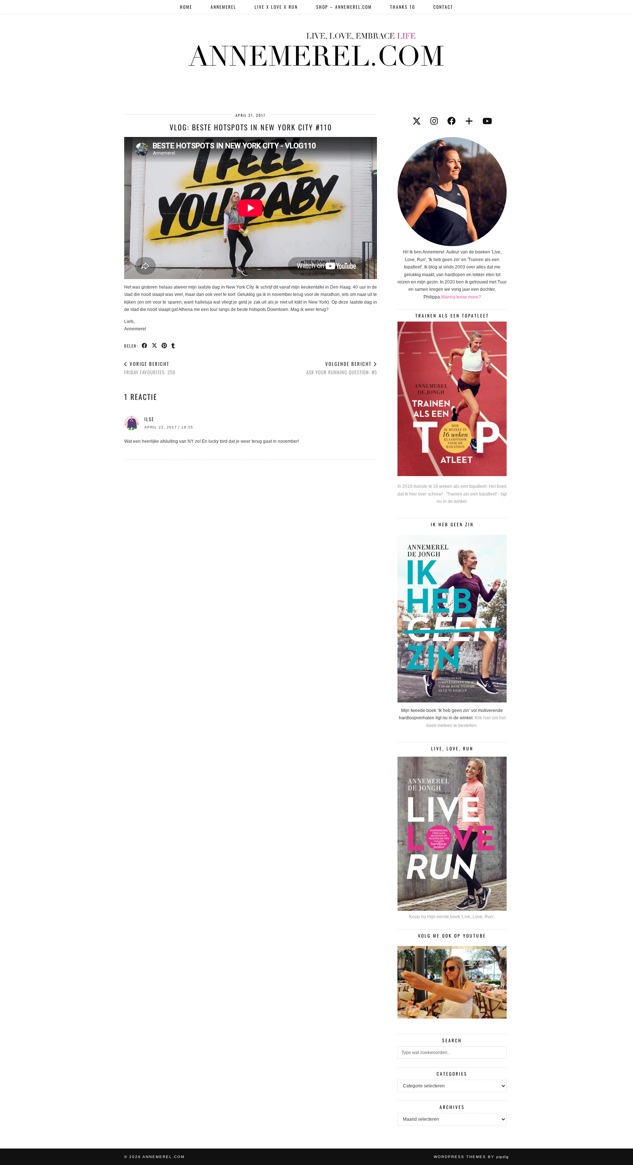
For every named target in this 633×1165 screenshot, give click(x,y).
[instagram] (434, 121)
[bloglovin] (469, 121)
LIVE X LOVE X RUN (276, 7)
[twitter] (416, 121)
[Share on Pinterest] (165, 345)
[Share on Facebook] (145, 345)
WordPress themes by (471, 1157)
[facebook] (451, 121)
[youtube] (487, 121)
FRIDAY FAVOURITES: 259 (149, 368)
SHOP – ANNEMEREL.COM (344, 7)
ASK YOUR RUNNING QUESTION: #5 (341, 368)
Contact (443, 7)
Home (186, 7)
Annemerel (223, 7)
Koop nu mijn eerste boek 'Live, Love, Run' (451, 916)
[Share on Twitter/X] (155, 345)
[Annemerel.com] (316, 48)
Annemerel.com (163, 1157)
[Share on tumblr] (173, 345)
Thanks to (402, 7)
